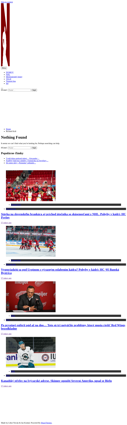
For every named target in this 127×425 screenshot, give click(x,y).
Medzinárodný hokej (14, 77)
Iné (7, 83)
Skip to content (7, 2)
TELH (8, 79)
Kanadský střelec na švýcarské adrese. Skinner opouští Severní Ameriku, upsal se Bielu (56, 380)
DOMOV (10, 72)
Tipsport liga (11, 81)
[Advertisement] (63, 108)
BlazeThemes (46, 423)
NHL (8, 75)
